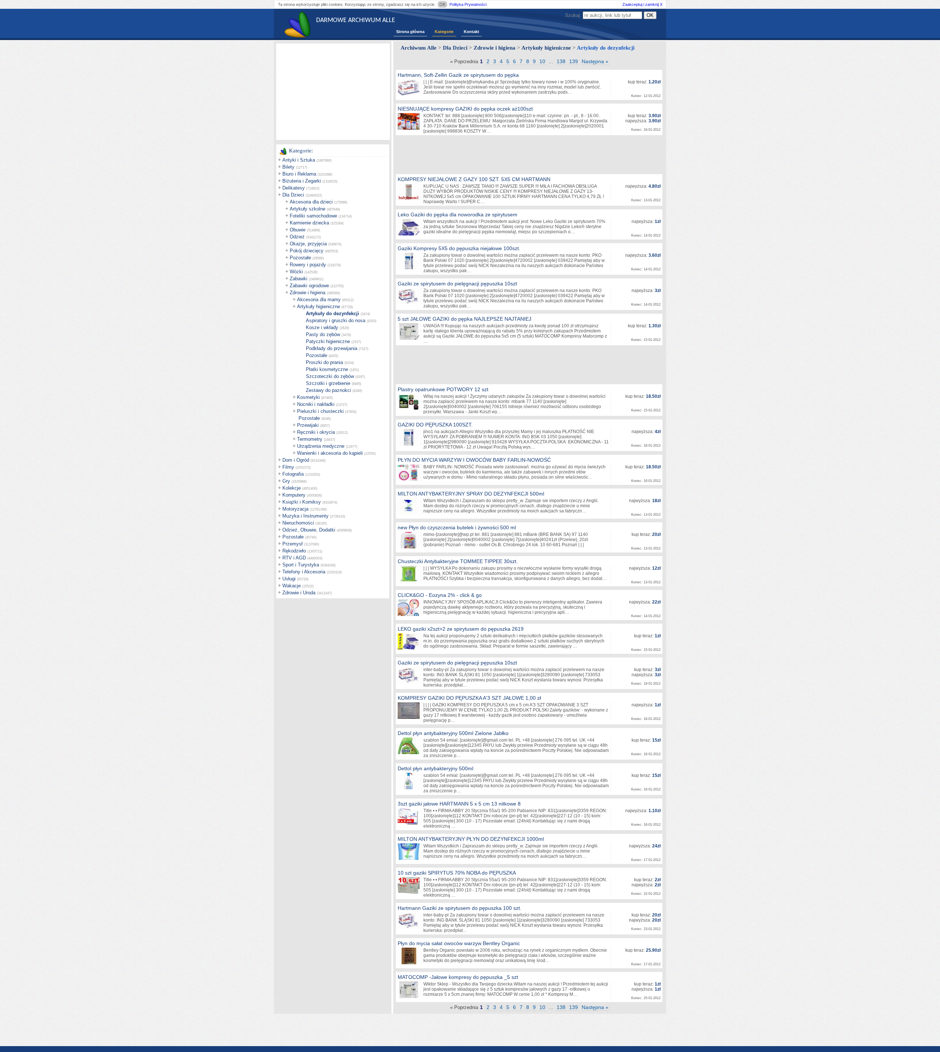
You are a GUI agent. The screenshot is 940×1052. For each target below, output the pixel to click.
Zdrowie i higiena (307, 292)
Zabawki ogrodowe (309, 285)
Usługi (289, 578)
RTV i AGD (294, 558)
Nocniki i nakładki (316, 404)
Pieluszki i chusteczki (320, 411)
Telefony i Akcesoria (303, 571)
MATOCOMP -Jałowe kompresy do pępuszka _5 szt (458, 977)
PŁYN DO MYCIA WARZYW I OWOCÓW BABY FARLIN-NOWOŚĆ (474, 460)
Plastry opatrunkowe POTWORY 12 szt (443, 389)
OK (442, 4)
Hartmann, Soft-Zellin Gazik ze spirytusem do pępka (458, 75)
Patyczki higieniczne (328, 341)
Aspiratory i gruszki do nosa (335, 320)
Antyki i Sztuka (298, 160)
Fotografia (293, 474)
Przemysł (292, 544)
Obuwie (298, 230)
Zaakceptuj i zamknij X (642, 4)
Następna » (595, 61)
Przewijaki (308, 425)
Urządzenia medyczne (320, 446)
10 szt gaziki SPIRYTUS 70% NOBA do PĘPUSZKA (457, 873)
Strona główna (410, 31)
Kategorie (444, 31)
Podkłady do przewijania (331, 348)
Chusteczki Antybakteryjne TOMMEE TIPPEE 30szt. (458, 561)
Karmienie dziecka (309, 223)
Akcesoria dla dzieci (311, 202)
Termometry (309, 439)
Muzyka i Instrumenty (305, 516)
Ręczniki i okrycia (316, 432)
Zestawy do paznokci (328, 390)
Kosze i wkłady (322, 327)
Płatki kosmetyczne (327, 369)
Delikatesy (293, 188)
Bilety (288, 167)
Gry (286, 481)
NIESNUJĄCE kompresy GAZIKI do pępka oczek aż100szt (465, 109)
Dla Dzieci (293, 195)
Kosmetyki (308, 397)
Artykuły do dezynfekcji (332, 313)
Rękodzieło (294, 551)
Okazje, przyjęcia (308, 243)
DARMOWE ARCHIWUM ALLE (355, 20)
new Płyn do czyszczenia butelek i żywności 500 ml (457, 527)
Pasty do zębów (323, 334)
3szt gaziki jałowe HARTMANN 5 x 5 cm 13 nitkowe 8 (459, 804)
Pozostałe (300, 257)
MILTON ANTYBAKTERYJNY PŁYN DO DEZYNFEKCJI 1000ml (471, 839)
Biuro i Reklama (299, 174)
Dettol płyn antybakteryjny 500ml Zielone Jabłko (453, 733)
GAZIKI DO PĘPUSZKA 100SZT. (435, 425)
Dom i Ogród (295, 460)
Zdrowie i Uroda (298, 592)
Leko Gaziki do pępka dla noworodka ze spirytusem (457, 214)
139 (573, 61)
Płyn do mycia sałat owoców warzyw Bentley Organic (459, 943)
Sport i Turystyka (300, 565)
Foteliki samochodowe (313, 216)
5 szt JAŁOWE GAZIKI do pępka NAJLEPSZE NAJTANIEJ (464, 319)
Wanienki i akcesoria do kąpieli (330, 453)
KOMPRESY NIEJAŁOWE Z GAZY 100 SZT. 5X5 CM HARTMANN (474, 179)
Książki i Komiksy (301, 502)
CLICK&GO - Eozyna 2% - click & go (440, 595)
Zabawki (298, 278)
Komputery (294, 495)
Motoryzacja (295, 509)
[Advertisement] (333, 91)
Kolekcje (291, 488)
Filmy (288, 467)
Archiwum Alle (419, 48)
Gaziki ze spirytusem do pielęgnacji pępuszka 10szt (457, 284)
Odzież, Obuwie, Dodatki (308, 530)
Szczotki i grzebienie (328, 383)
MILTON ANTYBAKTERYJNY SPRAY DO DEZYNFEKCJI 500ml (471, 494)
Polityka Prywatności (468, 4)
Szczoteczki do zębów (330, 376)
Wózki (296, 271)
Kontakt (471, 31)
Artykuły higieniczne (318, 306)
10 (542, 61)
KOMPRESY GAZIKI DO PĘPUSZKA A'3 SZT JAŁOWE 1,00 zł (469, 698)
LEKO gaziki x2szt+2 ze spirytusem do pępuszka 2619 (461, 629)
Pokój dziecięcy (306, 250)
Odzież (297, 236)
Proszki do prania (324, 362)
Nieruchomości (298, 523)
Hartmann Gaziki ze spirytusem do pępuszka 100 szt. (459, 908)
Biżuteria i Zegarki (301, 181)
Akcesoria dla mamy (319, 299)
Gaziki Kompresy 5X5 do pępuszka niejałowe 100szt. (459, 248)
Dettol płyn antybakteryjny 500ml (435, 768)
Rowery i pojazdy (308, 264)
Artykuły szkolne (307, 209)
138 (561, 61)
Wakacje (291, 585)
